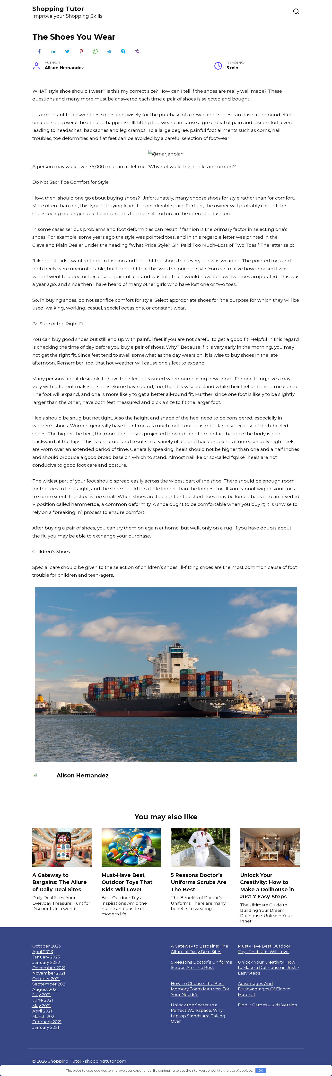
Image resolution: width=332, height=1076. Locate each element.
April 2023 (42, 951)
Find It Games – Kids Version (267, 1004)
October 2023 (46, 945)
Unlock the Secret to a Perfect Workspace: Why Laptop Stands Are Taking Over (198, 1013)
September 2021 (49, 983)
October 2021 (46, 978)
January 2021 (45, 1027)
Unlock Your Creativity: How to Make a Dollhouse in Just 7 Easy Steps (267, 886)
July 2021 (41, 994)
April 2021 (42, 1010)
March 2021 (44, 1016)
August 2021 (45, 989)
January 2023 (46, 956)
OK (260, 1070)
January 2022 (46, 962)
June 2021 (42, 1000)
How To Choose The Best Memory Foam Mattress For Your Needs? (200, 989)
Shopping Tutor (58, 8)
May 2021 (41, 1005)
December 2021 (48, 967)
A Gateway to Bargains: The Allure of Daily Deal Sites (59, 882)
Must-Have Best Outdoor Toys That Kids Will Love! (127, 882)
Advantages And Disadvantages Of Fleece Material (264, 989)
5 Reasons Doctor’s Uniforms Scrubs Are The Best (199, 882)
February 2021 (46, 1021)
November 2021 (48, 973)
